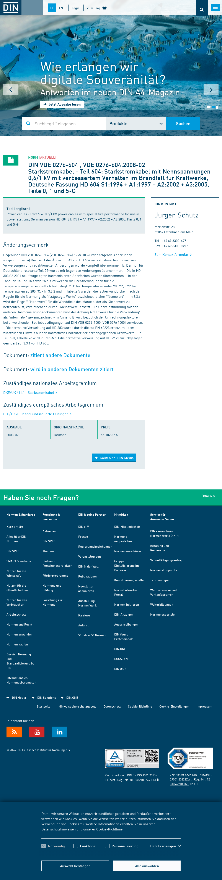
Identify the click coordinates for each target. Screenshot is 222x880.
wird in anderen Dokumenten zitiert (72, 369)
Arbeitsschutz (16, 614)
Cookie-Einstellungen (174, 706)
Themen (48, 551)
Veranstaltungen (89, 556)
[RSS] (14, 732)
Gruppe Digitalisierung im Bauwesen (126, 565)
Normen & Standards (21, 514)
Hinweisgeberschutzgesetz (77, 706)
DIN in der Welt (88, 566)
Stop (217, 107)
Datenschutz (112, 706)
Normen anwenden (20, 634)
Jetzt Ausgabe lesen (64, 104)
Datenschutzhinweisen (58, 829)
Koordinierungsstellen (129, 580)
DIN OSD (120, 669)
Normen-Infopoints (163, 570)
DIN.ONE (120, 649)
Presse (83, 536)
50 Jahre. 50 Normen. (92, 635)
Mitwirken (121, 514)
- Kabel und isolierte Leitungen (36, 414)
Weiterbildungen (161, 604)
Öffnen (207, 496)
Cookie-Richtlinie (109, 829)
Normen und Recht (19, 624)
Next (211, 89)
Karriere (84, 615)
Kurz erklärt (15, 526)
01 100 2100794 (140, 779)
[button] (165, 846)
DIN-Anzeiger (123, 614)
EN (61, 8)
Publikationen (88, 576)
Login (76, 8)
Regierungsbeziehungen (95, 546)
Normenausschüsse (128, 551)
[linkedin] (59, 732)
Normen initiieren (126, 604)
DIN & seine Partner (92, 514)
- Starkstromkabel (29, 392)
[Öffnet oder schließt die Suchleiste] (202, 8)
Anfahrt (83, 625)
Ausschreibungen (126, 624)
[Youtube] (36, 732)
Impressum (204, 706)
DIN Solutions (46, 697)
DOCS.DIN (121, 659)
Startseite (44, 706)
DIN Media (19, 697)
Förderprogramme (55, 575)
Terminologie (159, 580)
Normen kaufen (17, 644)
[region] (111, 833)
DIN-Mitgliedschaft (127, 526)
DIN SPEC (13, 551)
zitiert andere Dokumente (60, 355)
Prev (10, 89)
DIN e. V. (84, 526)
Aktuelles (49, 531)
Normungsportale (162, 614)
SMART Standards (19, 561)
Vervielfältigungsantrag (166, 560)
